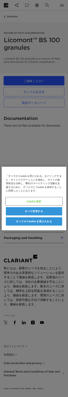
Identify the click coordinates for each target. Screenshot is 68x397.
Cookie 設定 (34, 201)
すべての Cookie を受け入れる (34, 221)
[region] (34, 198)
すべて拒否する (34, 211)
